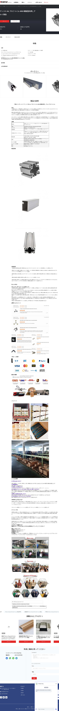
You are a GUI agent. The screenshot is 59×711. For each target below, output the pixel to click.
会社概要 (22, 688)
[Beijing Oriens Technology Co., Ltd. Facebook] (1, 697)
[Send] (56, 709)
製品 (4, 6)
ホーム (1, 6)
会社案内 (22, 690)
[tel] (20, 658)
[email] (7, 658)
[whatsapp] (10, 658)
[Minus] (56, 683)
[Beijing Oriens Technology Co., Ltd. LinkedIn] (6, 697)
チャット (4, 21)
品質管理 (22, 692)
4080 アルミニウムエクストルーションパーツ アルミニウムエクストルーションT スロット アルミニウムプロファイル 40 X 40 (34, 639)
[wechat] (13, 658)
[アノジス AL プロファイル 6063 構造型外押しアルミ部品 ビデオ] (34, 86)
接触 (34, 678)
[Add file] (36, 709)
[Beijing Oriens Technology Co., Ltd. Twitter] (4, 697)
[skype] (16, 658)
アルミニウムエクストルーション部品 (13, 6)
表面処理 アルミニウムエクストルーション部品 (33, 611)
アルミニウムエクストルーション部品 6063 (13, 611)
